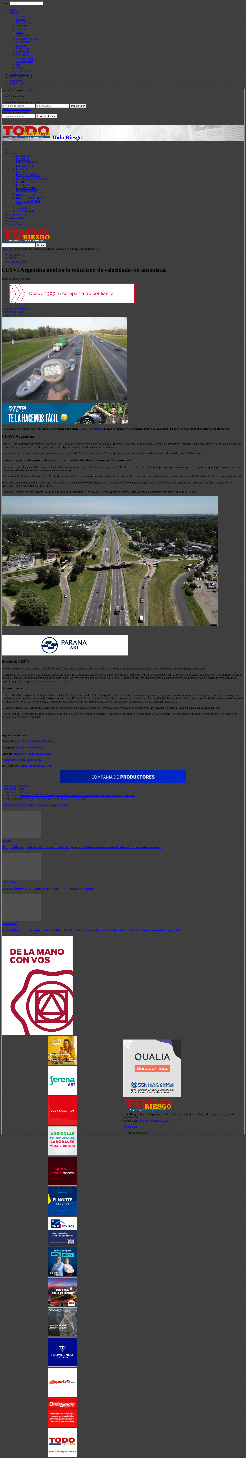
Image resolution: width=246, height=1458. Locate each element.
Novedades (15, 248)
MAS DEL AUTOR (56, 805)
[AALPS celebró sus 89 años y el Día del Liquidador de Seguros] (21, 878)
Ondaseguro (16, 80)
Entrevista (21, 25)
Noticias (13, 12)
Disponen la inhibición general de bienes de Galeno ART (54, 798)
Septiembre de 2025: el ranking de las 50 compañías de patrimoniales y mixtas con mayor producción (77, 795)
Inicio (5, 248)
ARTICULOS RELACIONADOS (23, 805)
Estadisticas (22, 29)
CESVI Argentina (92, 428)
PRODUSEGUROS (20, 77)
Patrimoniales (23, 41)
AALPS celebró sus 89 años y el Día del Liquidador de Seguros (48, 889)
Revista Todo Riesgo (20, 74)
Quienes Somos (17, 83)
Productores (22, 48)
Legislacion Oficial (26, 38)
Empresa (21, 19)
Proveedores (23, 51)
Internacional (23, 35)
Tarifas (20, 67)
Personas (21, 45)
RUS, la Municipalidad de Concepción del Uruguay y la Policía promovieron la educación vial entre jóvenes (81, 847)
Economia (21, 16)
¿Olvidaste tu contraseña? (16, 109)
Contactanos (130, 1126)
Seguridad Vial (24, 61)
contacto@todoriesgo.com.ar (155, 1120)
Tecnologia (22, 71)
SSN (18, 64)
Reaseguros (22, 54)
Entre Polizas (23, 22)
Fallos (19, 32)
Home (12, 9)
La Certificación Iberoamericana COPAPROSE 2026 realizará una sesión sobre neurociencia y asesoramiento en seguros (90, 930)
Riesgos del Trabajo (27, 58)
